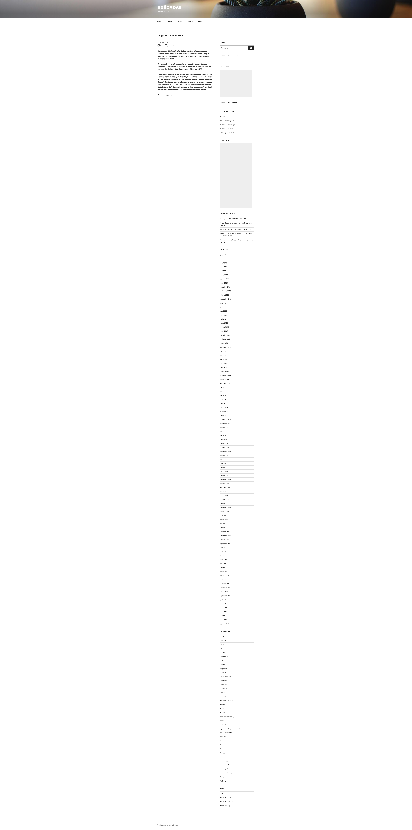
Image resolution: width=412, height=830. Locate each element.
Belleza (222, 664)
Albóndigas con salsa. (227, 133)
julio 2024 (223, 355)
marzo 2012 (224, 620)
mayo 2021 (223, 399)
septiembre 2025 (226, 299)
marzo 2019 (224, 471)
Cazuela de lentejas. (226, 129)
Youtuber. (223, 781)
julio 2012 (223, 604)
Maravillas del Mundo (227, 733)
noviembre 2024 (225, 339)
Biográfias (223, 669)
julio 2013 (223, 556)
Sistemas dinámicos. (227, 773)
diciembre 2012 (225, 584)
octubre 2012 (224, 592)
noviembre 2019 (225, 451)
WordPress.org (225, 806)
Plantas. (222, 753)
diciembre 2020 (225, 419)
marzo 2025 (224, 323)
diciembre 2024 (225, 335)
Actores (222, 636)
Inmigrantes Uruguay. (227, 717)
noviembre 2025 (225, 291)
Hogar (222, 709)
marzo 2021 (224, 407)
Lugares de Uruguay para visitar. (231, 729)
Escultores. (223, 689)
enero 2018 (224, 503)
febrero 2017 (224, 523)
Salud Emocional (225, 761)
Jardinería (223, 721)
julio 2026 (223, 259)
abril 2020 (223, 439)
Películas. (223, 745)
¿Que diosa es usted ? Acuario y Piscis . (240, 229)
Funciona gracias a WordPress (167, 825)
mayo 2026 (224, 267)
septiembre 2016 (225, 544)
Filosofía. (223, 693)
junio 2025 (223, 311)
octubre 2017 (224, 511)
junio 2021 (223, 395)
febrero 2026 (224, 279)
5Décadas (170, 7)
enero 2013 (224, 580)
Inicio (159, 22)
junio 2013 (223, 560)
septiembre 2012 (225, 596)
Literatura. (223, 725)
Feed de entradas (225, 797)
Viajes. (222, 777)
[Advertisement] (236, 83)
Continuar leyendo (165, 95)
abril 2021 (223, 403)
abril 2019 (223, 467)
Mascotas (223, 737)
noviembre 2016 (225, 535)
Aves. (221, 660)
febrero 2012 (224, 624)
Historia (222, 705)
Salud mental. (224, 765)
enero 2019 (224, 475)
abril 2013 (223, 568)
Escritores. (223, 684)
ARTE (222, 648)
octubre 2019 (224, 455)
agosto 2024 (224, 351)
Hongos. (222, 713)
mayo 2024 (224, 363)
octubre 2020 (224, 427)
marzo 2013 (224, 572)
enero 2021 (223, 415)
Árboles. (222, 644)
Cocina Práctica (225, 676)
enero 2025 (224, 331)
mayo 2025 (224, 315)
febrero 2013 (224, 576)
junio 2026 (223, 263)
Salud (221, 757)
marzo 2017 (224, 520)
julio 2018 (223, 491)
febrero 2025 (224, 327)
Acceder (222, 793)
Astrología (223, 652)
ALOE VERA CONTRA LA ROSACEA (240, 219)
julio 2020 (223, 431)
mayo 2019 (223, 463)
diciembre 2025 (225, 287)
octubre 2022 (224, 371)
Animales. (223, 640)
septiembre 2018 (225, 487)
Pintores (222, 749)
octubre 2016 (224, 540)
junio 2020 (223, 435)
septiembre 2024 (226, 347)
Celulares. (223, 672)
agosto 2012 (224, 600)
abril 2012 (223, 616)
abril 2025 (223, 319)
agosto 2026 (224, 255)
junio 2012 (223, 608)
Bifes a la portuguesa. (227, 121)
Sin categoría (224, 769)
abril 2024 (223, 367)
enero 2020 (224, 443)
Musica (222, 741)
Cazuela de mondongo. (227, 125)
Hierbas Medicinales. (227, 701)
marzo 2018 (224, 495)
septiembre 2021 (225, 383)
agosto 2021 (224, 387)
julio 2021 (223, 391)
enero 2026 (224, 283)
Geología (223, 697)
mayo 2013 (223, 564)
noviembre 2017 (225, 507)
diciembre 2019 (225, 447)
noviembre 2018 (225, 479)
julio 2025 (223, 307)
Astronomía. (224, 656)
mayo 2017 (223, 515)
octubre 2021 (224, 379)
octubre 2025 (224, 295)
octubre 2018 (224, 483)
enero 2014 (224, 548)
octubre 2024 (224, 343)
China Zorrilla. (166, 45)
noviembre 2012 (225, 588)
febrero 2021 (224, 411)
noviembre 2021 (225, 375)
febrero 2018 (224, 499)
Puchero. (223, 117)
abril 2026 (223, 271)
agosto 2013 (224, 552)
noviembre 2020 (225, 423)
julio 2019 (223, 459)
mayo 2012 (223, 612)
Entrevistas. (224, 681)
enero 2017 (223, 527)
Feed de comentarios (227, 801)
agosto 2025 (224, 303)
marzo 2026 (224, 275)
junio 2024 (223, 359)
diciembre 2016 (225, 532)
